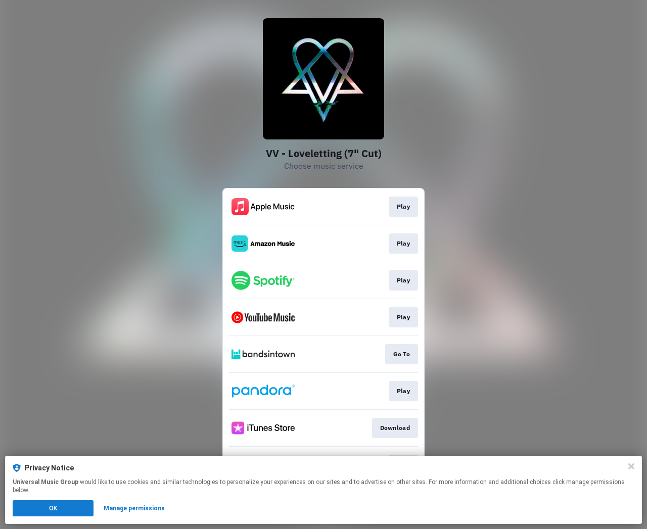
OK (53, 508)
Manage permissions (134, 508)
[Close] (631, 466)
